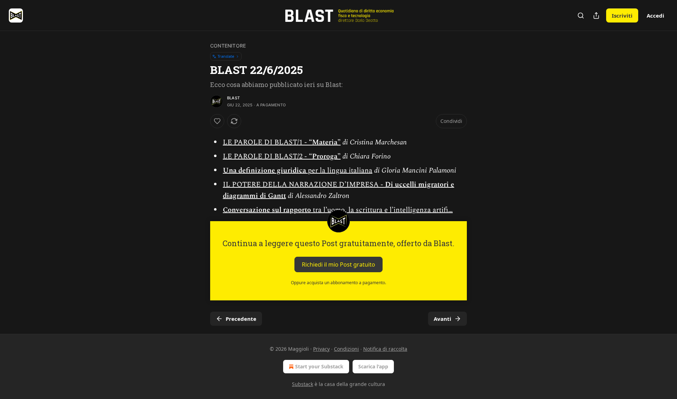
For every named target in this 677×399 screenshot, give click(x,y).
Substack (302, 384)
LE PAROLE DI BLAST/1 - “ (267, 142)
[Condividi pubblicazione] (596, 15)
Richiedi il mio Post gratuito (338, 264)
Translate (226, 56)
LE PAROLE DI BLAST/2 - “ (267, 156)
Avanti (442, 318)
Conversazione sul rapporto (267, 210)
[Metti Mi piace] (217, 121)
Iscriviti (622, 15)
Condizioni (346, 348)
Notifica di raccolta (385, 348)
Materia (324, 142)
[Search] (581, 15)
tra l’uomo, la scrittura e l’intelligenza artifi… (382, 210)
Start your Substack (319, 366)
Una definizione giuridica (264, 170)
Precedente (241, 318)
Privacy (321, 348)
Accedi (655, 15)
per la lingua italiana (339, 170)
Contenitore (228, 46)
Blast (233, 97)
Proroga (324, 156)
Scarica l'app (373, 366)
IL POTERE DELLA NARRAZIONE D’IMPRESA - (304, 184)
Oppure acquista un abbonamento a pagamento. (338, 283)
